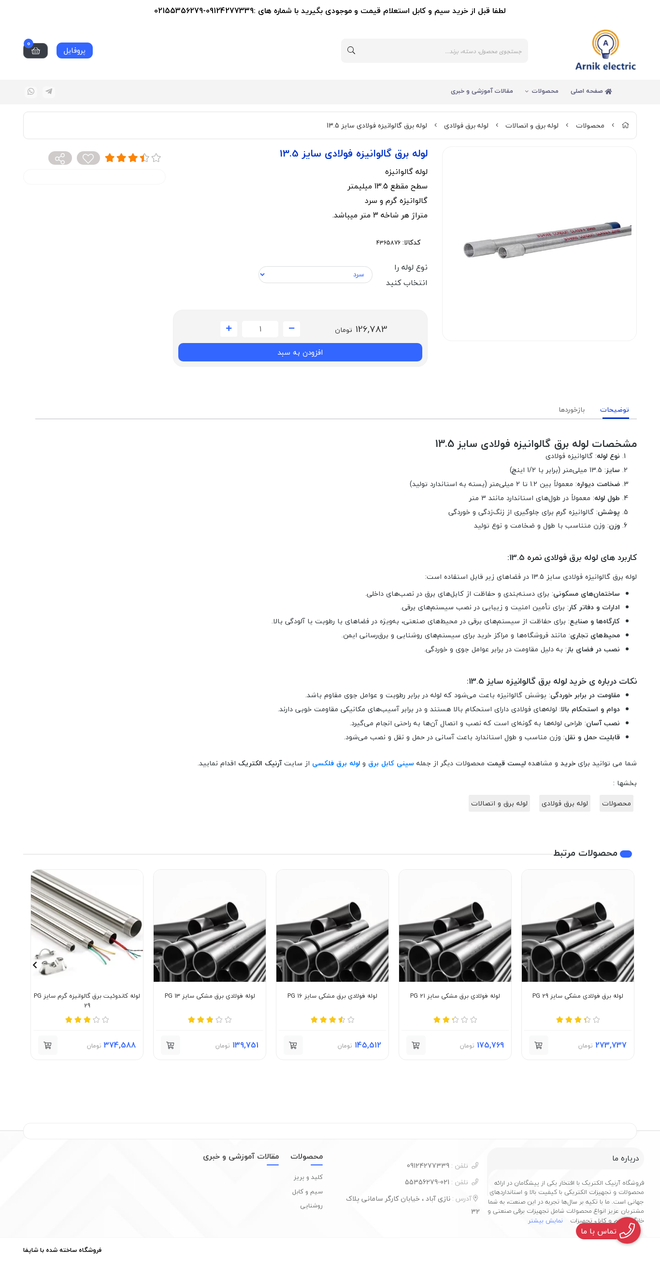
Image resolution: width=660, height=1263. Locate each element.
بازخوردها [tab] (572, 409)
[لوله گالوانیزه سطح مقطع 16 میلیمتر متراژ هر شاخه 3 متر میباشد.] (332, 926)
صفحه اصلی (588, 91)
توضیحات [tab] (614, 409)
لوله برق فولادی (466, 125)
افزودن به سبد (300, 352)
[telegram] (49, 92)
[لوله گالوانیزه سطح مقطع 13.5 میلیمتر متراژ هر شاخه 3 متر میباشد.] (210, 926)
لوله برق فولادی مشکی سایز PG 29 (577, 996)
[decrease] (291, 329)
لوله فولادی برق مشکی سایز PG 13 (210, 996)
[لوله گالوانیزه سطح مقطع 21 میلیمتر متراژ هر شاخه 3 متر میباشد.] (455, 926)
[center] (351, 51)
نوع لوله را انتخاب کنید (407, 274)
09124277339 (437, 1166)
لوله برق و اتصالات (532, 125)
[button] (538, 1045)
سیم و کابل (307, 1191)
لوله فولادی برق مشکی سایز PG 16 (332, 996)
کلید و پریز (308, 1177)
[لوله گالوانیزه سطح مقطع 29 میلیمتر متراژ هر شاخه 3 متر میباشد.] (578, 926)
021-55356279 (436, 1182)
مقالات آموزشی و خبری (482, 91)
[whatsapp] (31, 92)
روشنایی (311, 1205)
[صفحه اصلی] (625, 125)
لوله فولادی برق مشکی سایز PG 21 (455, 996)
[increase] (228, 329)
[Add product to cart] (416, 1045)
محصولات (545, 91)
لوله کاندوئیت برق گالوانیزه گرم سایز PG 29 (87, 1000)
